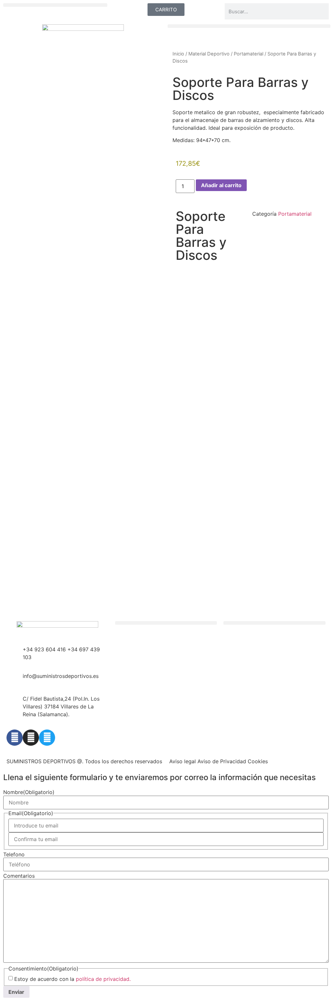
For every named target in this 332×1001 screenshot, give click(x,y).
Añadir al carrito (221, 185)
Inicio (178, 54)
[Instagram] (31, 738)
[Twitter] (47, 738)
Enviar (16, 992)
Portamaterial (248, 54)
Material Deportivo (209, 54)
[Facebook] (14, 738)
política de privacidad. (103, 979)
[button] (55, 5)
